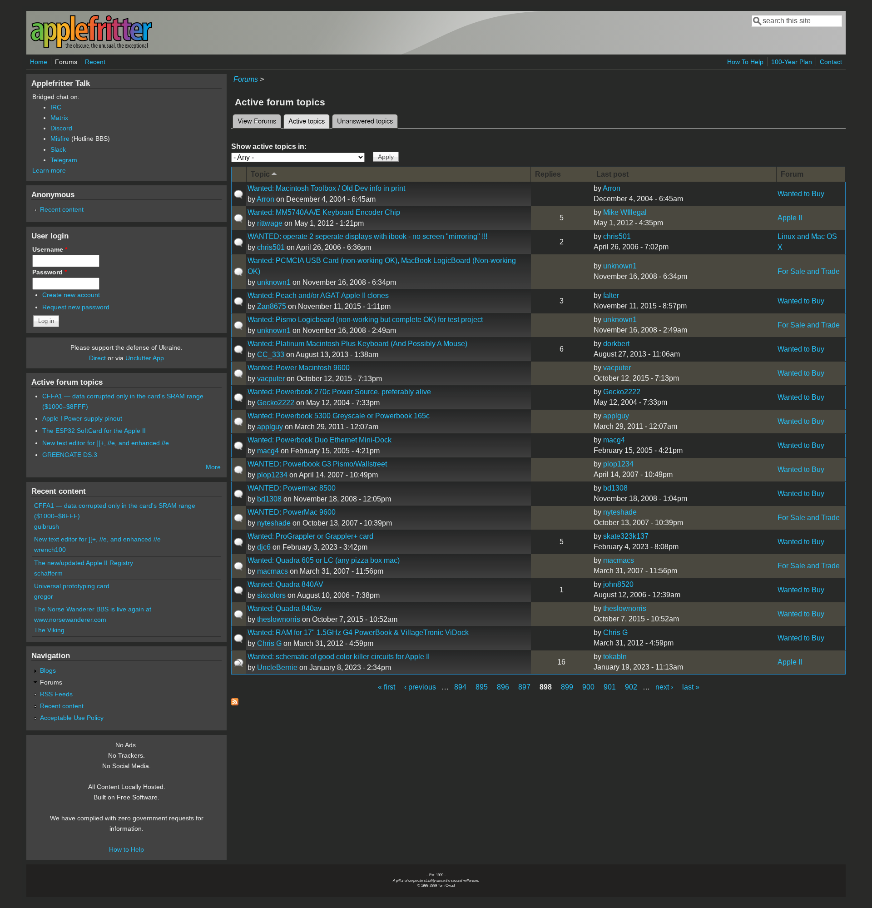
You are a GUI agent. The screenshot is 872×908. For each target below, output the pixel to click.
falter (611, 295)
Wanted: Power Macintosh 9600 (299, 368)
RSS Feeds (56, 694)
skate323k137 (626, 536)
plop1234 (272, 475)
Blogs (48, 670)
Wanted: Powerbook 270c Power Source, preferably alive (339, 392)
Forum (792, 174)
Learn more (49, 170)
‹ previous (420, 687)
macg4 (268, 451)
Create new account (71, 294)
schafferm (48, 573)
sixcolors (271, 595)
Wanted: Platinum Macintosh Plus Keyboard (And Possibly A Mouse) (357, 343)
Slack (58, 149)
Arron (265, 199)
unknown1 (274, 282)
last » (690, 687)
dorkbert (616, 343)
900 (588, 687)
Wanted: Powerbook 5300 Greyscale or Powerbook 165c (339, 416)
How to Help (126, 849)
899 (567, 687)
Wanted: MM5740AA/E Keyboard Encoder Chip (324, 212)
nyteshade (274, 523)
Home (38, 61)
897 (524, 687)
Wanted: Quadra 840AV (285, 584)
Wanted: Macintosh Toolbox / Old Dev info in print (326, 188)
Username (49, 249)
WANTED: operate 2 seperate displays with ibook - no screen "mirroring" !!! (367, 236)
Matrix (59, 117)
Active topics (309, 120)
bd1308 (269, 499)
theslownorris (278, 619)
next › (664, 687)
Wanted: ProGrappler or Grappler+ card (310, 536)
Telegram (63, 160)
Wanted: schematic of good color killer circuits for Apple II (339, 656)
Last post (612, 174)
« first (386, 687)
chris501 (271, 247)
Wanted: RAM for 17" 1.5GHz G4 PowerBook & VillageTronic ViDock (358, 632)
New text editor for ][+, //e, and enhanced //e (105, 443)
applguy (270, 427)
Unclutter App (144, 358)
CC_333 (270, 354)
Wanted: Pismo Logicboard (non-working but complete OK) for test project (365, 319)
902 (631, 687)
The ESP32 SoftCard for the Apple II (94, 430)
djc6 (264, 547)
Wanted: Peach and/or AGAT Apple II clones (318, 295)
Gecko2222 (275, 403)
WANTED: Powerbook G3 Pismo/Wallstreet (317, 464)
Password (49, 272)
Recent (95, 61)
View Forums (257, 120)
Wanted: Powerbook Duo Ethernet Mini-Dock (319, 440)
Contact (831, 61)
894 (460, 687)
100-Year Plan (791, 61)
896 (503, 687)
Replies (548, 174)
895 (482, 687)
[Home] (91, 47)
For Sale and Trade (809, 271)
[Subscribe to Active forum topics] (234, 703)
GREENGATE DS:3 (69, 454)
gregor (43, 596)
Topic (260, 174)
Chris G (269, 643)
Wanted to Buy (801, 194)
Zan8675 (271, 306)
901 (610, 687)
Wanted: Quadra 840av (285, 608)
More (213, 467)
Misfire (59, 138)
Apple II (790, 218)
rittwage (269, 223)
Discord (61, 128)
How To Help (745, 61)
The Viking (49, 630)
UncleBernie (277, 667)
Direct (97, 358)
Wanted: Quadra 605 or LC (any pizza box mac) (324, 560)
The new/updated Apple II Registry (83, 562)
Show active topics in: (269, 146)
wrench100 (50, 549)
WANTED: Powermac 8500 (292, 488)
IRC (55, 107)
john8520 (618, 584)
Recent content (62, 209)
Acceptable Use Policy (72, 717)
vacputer (271, 378)
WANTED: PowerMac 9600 (292, 512)
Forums (66, 61)
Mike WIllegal (625, 212)
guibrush (46, 526)
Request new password (75, 307)
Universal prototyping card (71, 586)
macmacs (272, 571)
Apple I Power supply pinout (82, 418)
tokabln (615, 656)
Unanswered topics (365, 120)
